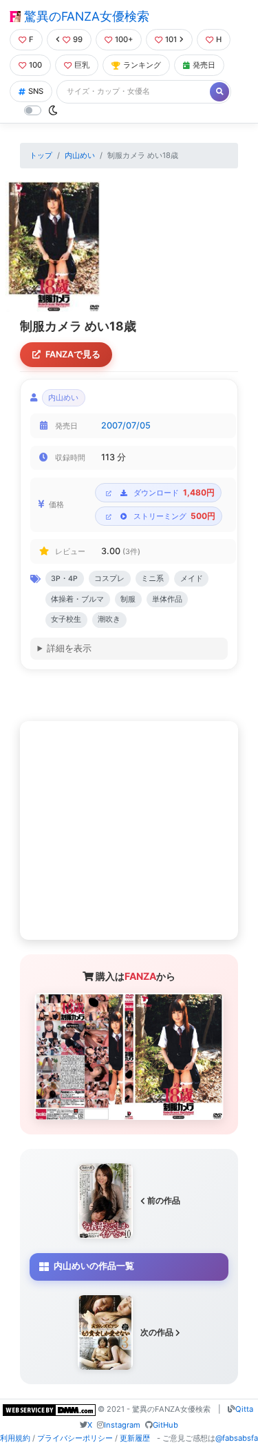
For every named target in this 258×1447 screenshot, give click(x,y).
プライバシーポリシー (75, 1438)
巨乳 (81, 65)
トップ (41, 155)
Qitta (244, 1409)
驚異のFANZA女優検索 (85, 16)
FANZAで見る (72, 354)
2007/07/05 (126, 425)
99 (78, 39)
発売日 (204, 65)
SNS (35, 91)
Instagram (122, 1425)
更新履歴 (135, 1438)
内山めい (80, 155)
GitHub (165, 1425)
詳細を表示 (69, 648)
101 (171, 39)
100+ (124, 39)
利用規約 (15, 1438)
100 (35, 65)
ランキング (142, 65)
